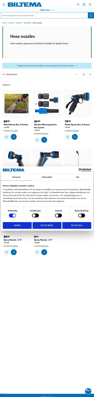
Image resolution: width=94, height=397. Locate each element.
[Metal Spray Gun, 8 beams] (16, 104)
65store (45, 133)
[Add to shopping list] (7, 137)
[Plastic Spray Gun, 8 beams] (78, 104)
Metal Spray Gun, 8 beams (16, 124)
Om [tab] (77, 177)
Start (4, 23)
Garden (18, 23)
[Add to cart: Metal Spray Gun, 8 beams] (14, 137)
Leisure (11, 23)
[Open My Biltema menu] (78, 4)
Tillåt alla (76, 225)
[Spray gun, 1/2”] (16, 163)
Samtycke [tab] (16, 177)
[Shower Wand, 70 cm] (78, 163)
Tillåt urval (47, 225)
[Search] (91, 15)
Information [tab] (47, 177)
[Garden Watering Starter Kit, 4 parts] (47, 104)
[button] (47, 9)
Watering (27, 23)
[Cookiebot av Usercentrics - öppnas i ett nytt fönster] (80, 170)
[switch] (35, 215)
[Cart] (90, 4)
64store (45, 246)
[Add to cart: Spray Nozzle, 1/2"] (14, 252)
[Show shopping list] (84, 4)
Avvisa (17, 225)
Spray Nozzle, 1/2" (13, 240)
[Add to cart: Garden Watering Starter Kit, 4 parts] (44, 140)
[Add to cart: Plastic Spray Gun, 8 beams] (75, 137)
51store (14, 130)
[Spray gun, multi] (47, 163)
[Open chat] (88, 391)
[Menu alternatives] (4, 5)
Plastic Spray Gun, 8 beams (77, 124)
